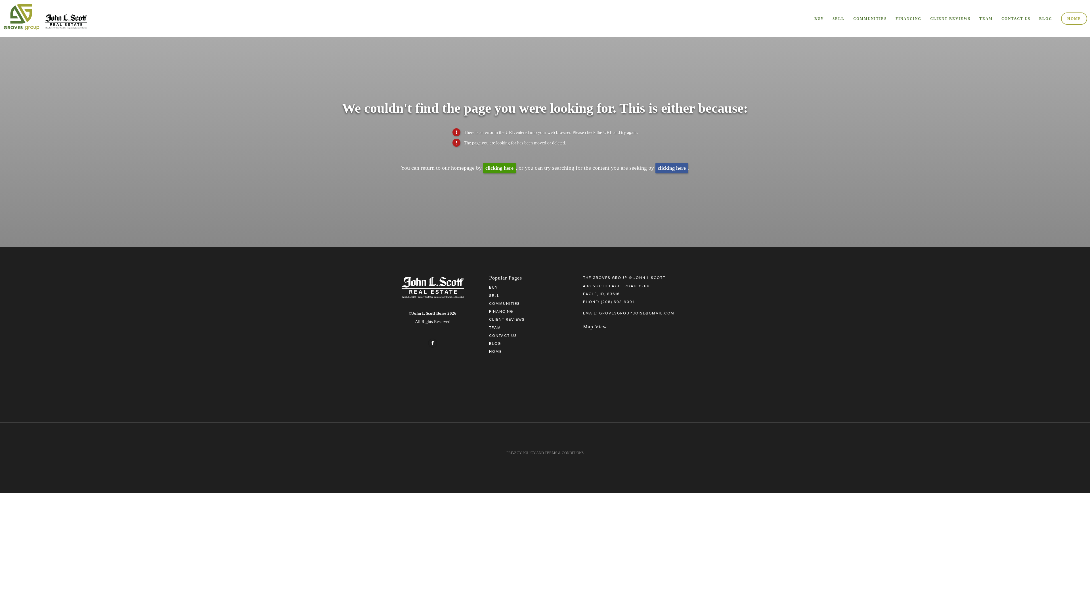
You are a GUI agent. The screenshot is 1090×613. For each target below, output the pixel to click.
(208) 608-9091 (617, 301)
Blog (1045, 18)
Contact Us (1015, 18)
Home (1074, 18)
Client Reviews (950, 18)
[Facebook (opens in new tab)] (432, 343)
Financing (908, 18)
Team (986, 18)
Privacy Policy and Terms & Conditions (545, 453)
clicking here (499, 168)
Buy (819, 18)
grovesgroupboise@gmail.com (636, 313)
